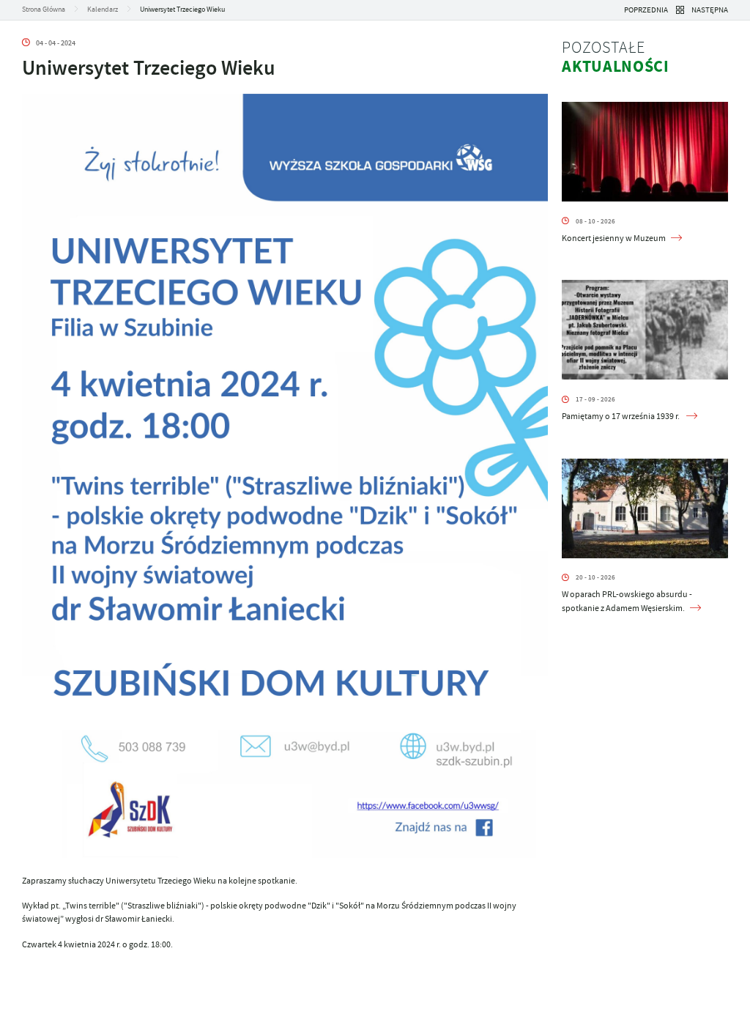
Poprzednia (646, 9)
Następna (709, 9)
